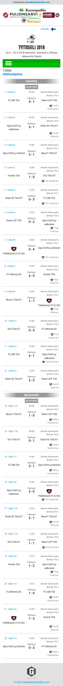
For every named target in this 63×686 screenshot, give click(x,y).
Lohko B (11, 145)
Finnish (45, 29)
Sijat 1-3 (12, 456)
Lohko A (11, 92)
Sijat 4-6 (12, 482)
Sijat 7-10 (13, 406)
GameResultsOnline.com (37, 2)
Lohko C (11, 167)
